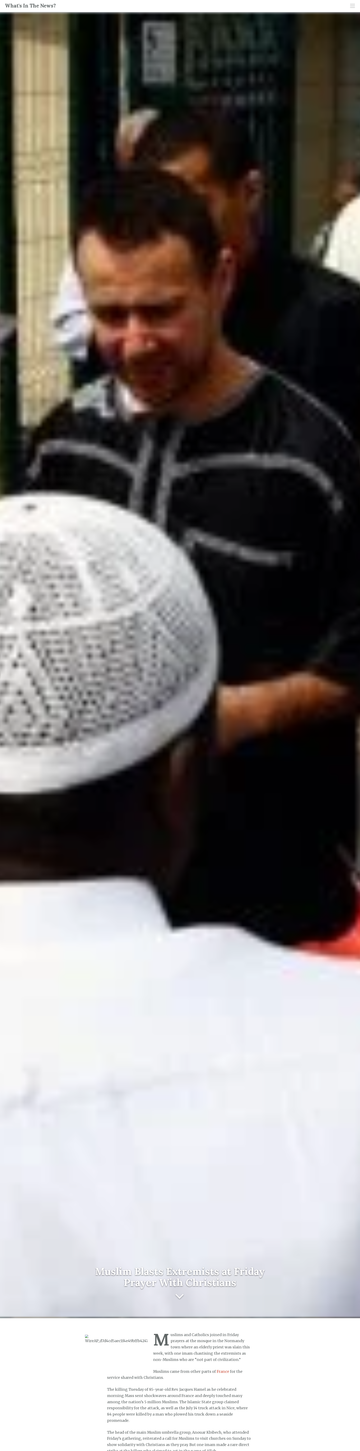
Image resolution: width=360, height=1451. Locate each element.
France (223, 1371)
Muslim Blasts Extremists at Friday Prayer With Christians (180, 1277)
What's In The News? (30, 6)
